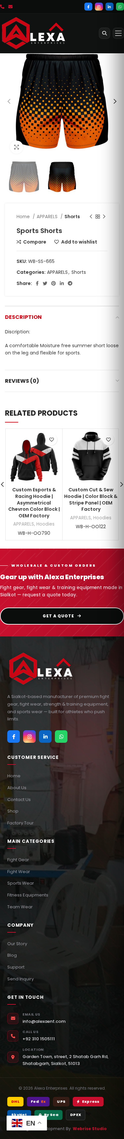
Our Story (17, 944)
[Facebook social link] (37, 283)
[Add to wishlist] (51, 439)
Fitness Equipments (27, 895)
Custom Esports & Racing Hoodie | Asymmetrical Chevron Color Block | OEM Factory (34, 502)
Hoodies (45, 524)
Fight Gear (18, 860)
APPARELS (48, 217)
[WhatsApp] (120, 7)
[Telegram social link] (70, 283)
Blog (12, 955)
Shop (13, 811)
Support (15, 967)
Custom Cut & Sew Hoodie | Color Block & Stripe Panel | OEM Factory (90, 499)
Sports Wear (20, 883)
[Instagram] (99, 7)
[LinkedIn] (109, 7)
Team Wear (20, 907)
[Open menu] (118, 33)
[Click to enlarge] (16, 147)
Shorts (72, 217)
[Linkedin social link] (62, 283)
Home (24, 217)
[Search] (104, 33)
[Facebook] (88, 7)
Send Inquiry (20, 979)
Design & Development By (62, 1128)
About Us (16, 788)
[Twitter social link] (45, 283)
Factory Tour (20, 823)
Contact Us (19, 799)
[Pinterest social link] (53, 283)
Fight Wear (18, 871)
